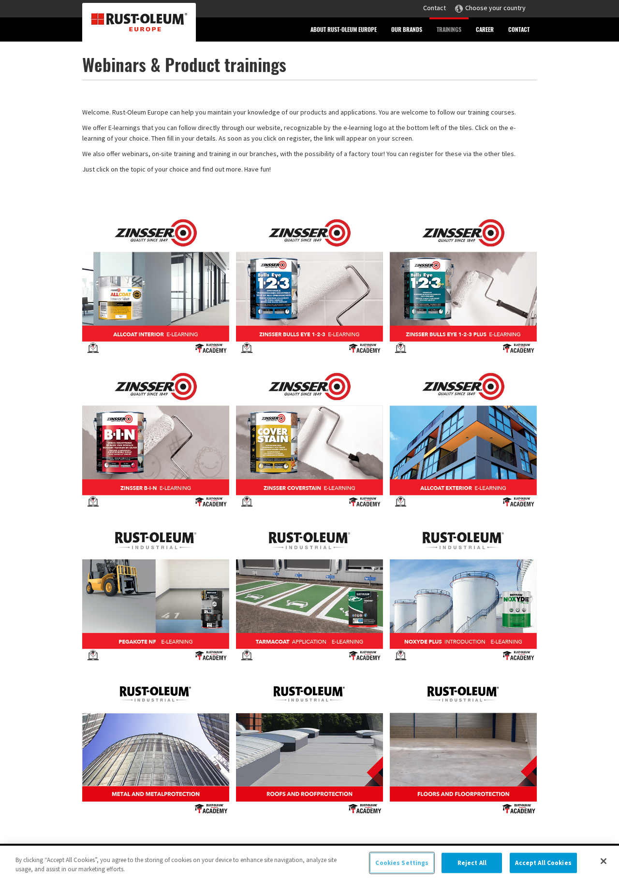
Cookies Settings (401, 863)
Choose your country (495, 7)
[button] (343, 29)
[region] (309, 862)
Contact (434, 7)
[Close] (603, 861)
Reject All (471, 863)
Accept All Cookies (543, 863)
